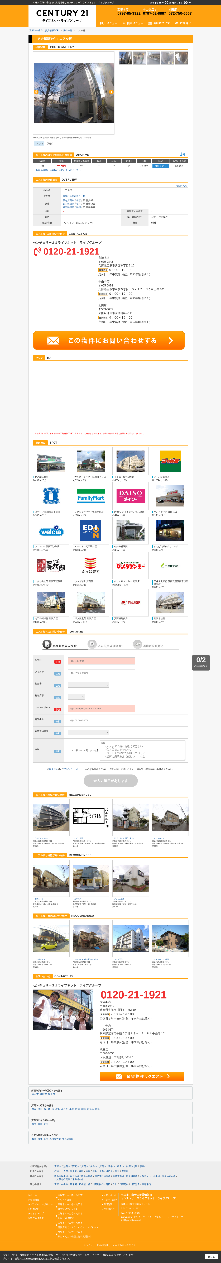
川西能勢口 (98, 1184)
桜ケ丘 (64, 1109)
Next (111, 92)
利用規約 (53, 769)
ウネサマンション (42, 838)
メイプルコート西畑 (161, 959)
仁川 (115, 1184)
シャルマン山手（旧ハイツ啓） (86, 959)
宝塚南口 (146, 1184)
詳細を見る (160, 166)
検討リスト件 (181, 3)
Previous (36, 92)
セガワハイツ (159, 838)
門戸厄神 (123, 1184)
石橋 (56, 1171)
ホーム (33, 1195)
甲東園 (73, 1184)
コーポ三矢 (118, 959)
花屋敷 (125, 1171)
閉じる (211, 1256)
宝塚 (56, 1184)
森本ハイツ (39, 899)
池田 (108, 1184)
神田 (81, 1171)
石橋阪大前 (55, 1139)
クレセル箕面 (119, 899)
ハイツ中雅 (78, 838)
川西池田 (135, 1184)
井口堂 (109, 1171)
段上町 (73, 1171)
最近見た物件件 (160, 3)
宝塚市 (57, 1166)
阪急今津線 (87, 1176)
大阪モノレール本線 (150, 1176)
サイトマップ (37, 1213)
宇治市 (143, 1166)
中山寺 (64, 1184)
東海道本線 (78, 1179)
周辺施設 (107, 1204)
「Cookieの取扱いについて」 (36, 1258)
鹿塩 (88, 1171)
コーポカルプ (40, 959)
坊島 (97, 1109)
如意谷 (90, 1109)
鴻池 (117, 1171)
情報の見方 (181, 185)
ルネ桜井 (77, 899)
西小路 (47, 1109)
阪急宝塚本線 (61, 1176)
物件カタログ (37, 1218)
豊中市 (35, 1094)
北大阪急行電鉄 (62, 1179)
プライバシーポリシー (74, 769)
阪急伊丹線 (131, 1176)
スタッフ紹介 (110, 1199)
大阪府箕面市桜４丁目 (74, 196)
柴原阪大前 (67, 1139)
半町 (71, 1109)
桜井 (78, 203)
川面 (101, 1171)
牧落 (78, 200)
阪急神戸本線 (169, 1176)
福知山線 (74, 1176)
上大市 (64, 1171)
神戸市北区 (131, 1166)
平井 (95, 1171)
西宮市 (75, 1166)
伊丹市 (93, 1166)
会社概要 (34, 1199)
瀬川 (40, 1109)
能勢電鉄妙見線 (102, 1176)
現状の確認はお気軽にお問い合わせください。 (59, 170)
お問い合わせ (110, 1195)
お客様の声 (109, 1209)
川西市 (84, 1166)
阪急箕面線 (68, 200)
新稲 (83, 1109)
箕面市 (102, 1166)
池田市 (43, 1094)
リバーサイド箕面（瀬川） (124, 838)
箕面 (78, 206)
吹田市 (51, 1094)
